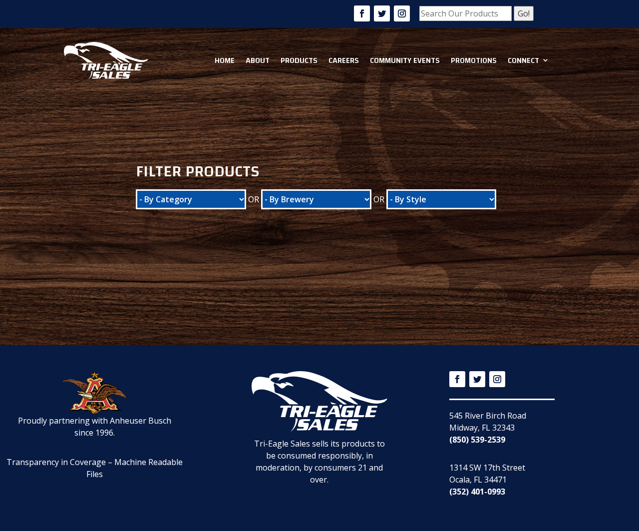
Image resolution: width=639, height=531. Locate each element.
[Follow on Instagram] (402, 13)
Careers (343, 60)
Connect (523, 60)
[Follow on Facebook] (362, 13)
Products (299, 60)
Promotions (474, 60)
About (258, 60)
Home (225, 60)
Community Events (405, 60)
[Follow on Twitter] (382, 13)
